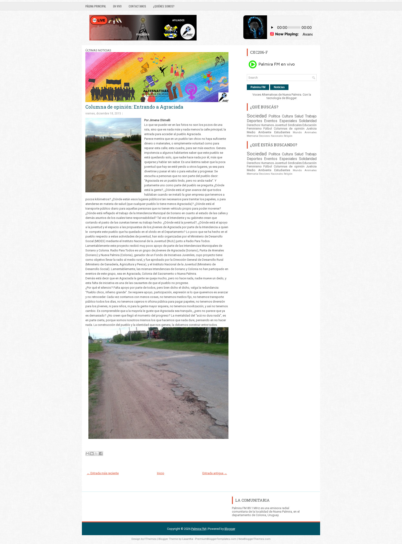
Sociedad (257, 116)
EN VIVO (117, 6)
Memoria (252, 135)
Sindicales (295, 125)
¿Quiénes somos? (163, 6)
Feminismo (254, 128)
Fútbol (267, 128)
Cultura (287, 116)
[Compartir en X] (96, 453)
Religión (288, 135)
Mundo (297, 132)
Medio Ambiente (259, 132)
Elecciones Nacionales (271, 135)
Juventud (281, 125)
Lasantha (187, 539)
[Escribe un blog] (92, 453)
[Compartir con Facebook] (100, 453)
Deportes (254, 121)
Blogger (291, 98)
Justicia (311, 128)
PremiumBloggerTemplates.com (215, 539)
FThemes (150, 539)
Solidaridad (308, 121)
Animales (311, 132)
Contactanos (137, 6)
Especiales (288, 121)
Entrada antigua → (214, 473)
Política (274, 116)
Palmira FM (258, 87)
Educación (309, 125)
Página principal (95, 6)
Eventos (270, 121)
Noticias (279, 87)
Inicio (160, 473)
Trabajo (311, 116)
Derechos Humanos (260, 125)
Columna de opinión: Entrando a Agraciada (134, 106)
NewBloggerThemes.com (254, 539)
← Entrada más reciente (103, 473)
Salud (299, 116)
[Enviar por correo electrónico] (87, 453)
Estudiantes (282, 132)
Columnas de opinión (289, 128)
